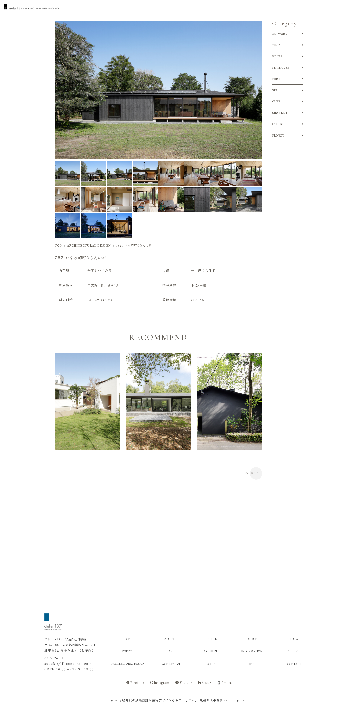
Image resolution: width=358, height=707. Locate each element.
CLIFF (276, 101)
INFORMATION (251, 651)
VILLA (276, 45)
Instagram (161, 682)
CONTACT (294, 664)
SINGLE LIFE (280, 113)
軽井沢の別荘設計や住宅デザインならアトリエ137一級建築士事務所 (172, 700)
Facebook (137, 682)
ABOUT (169, 639)
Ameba (226, 682)
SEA (274, 90)
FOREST (277, 79)
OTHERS (278, 124)
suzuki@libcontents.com (68, 663)
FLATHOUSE (280, 67)
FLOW (294, 639)
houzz (206, 682)
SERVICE (294, 651)
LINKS (252, 664)
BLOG (169, 651)
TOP (127, 639)
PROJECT (278, 135)
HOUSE (278, 56)
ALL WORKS (280, 34)
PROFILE (210, 639)
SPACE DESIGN (169, 664)
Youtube (186, 682)
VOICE (210, 664)
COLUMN (210, 651)
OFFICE (252, 639)
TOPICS (127, 651)
